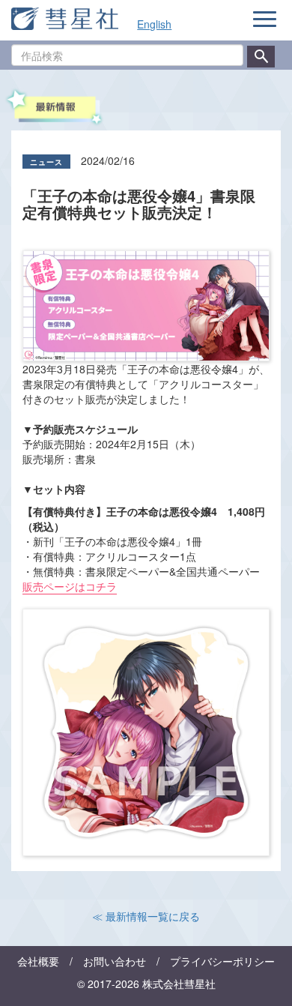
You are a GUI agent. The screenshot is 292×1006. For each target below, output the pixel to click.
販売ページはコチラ (69, 586)
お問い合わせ (114, 961)
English (154, 23)
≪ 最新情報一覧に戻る (146, 916)
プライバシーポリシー (222, 961)
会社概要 (38, 961)
